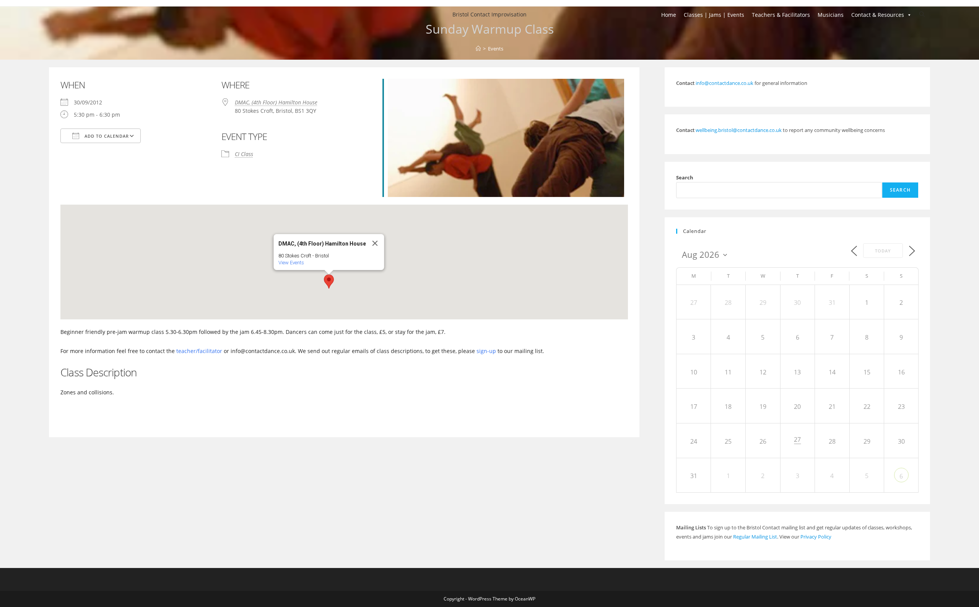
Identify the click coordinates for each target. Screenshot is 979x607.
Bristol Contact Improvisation (489, 14)
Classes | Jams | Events (714, 14)
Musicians (831, 14)
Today (883, 251)
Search (684, 177)
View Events (291, 262)
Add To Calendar (106, 136)
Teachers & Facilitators (781, 14)
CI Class (244, 154)
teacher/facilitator (199, 351)
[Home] (478, 48)
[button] (329, 281)
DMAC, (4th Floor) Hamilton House (276, 102)
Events (495, 48)
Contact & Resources (877, 14)
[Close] (375, 243)
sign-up (486, 351)
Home (668, 14)
